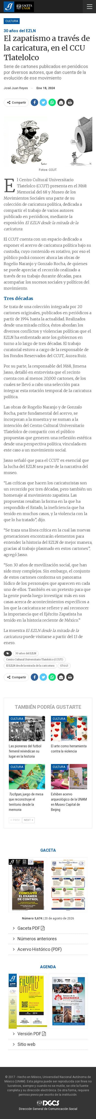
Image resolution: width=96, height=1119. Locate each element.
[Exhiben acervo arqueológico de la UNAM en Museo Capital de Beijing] (69, 776)
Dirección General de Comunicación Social (48, 1109)
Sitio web (25, 1044)
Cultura (11, 21)
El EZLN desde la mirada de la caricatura (30, 665)
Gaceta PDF (28, 928)
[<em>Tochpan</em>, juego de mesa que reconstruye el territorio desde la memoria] (27, 776)
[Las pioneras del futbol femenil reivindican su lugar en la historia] (27, 728)
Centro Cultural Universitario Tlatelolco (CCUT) (34, 659)
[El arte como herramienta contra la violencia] (69, 728)
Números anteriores (36, 938)
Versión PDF (28, 1033)
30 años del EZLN (25, 653)
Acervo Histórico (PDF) (38, 949)
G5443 (64, 665)
